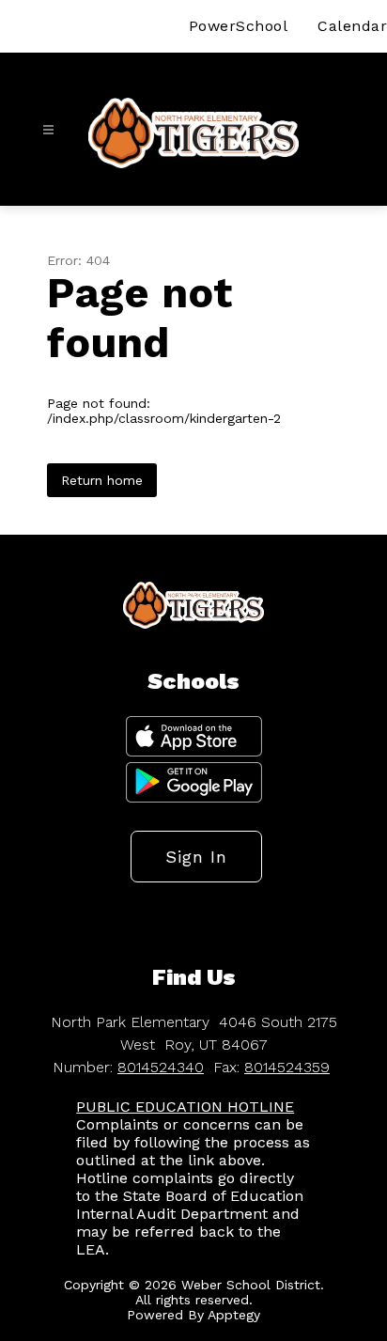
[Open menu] (48, 130)
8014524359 (287, 1067)
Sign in (196, 856)
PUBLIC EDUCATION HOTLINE (185, 1106)
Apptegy (234, 1314)
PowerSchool (238, 26)
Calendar (352, 26)
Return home (102, 480)
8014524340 (160, 1067)
